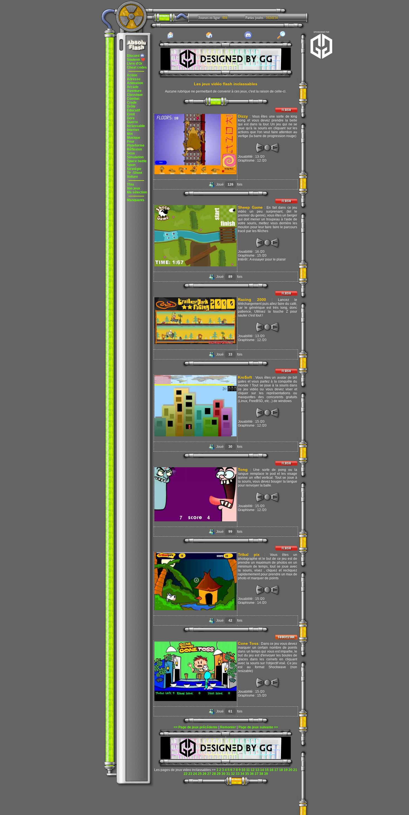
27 (209, 774)
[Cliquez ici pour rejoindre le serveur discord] (248, 38)
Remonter (228, 727)
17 (276, 770)
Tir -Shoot (134, 173)
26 (204, 774)
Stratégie (134, 169)
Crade (132, 102)
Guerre (132, 122)
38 (261, 774)
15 (267, 770)
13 (257, 770)
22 (186, 774)
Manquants (135, 200)
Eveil (131, 114)
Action (132, 75)
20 (290, 770)
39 (266, 774)
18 (281, 770)
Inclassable (136, 126)
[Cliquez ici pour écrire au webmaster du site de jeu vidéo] (170, 38)
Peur (130, 141)
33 (238, 774)
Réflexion (134, 149)
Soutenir (136, 60)
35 (247, 774)
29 (219, 774)
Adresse (134, 79)
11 (248, 770)
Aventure (134, 91)
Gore (131, 118)
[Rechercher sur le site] (281, 38)
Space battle (137, 161)
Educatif (133, 110)
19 (286, 770)
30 (223, 774)
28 (214, 774)
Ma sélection (137, 192)
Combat (133, 99)
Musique (133, 138)
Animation (135, 83)
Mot (130, 134)
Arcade (133, 87)
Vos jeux (133, 188)
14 (262, 770)
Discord (133, 56)
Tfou (130, 184)
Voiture (132, 177)
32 (233, 774)
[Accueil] (209, 38)
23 (190, 774)
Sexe (131, 153)
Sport (131, 165)
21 (295, 770)
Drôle (131, 106)
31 (228, 774)
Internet (133, 130)
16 (272, 770)
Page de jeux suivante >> (258, 727)
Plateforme (135, 145)
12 (253, 770)
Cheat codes (137, 67)
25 (200, 774)
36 (252, 774)
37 (256, 774)
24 (195, 774)
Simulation (135, 157)
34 (242, 774)
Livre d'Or (134, 63)
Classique (135, 95)
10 (243, 770)
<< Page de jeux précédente (196, 727)
